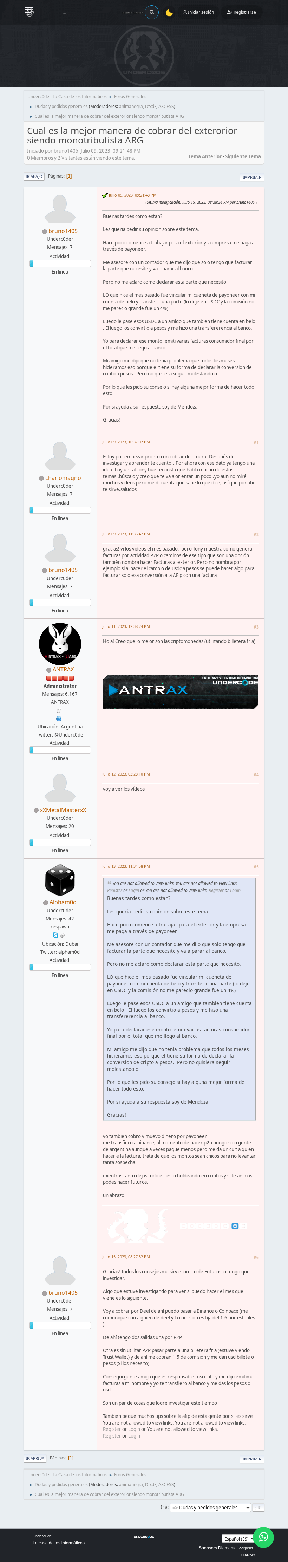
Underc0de (42, 1536)
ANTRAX (63, 669)
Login (134, 890)
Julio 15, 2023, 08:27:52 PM (126, 1256)
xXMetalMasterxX (63, 810)
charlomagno (63, 478)
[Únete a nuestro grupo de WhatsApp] (263, 1537)
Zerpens (246, 1548)
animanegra (131, 106)
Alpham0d (63, 902)
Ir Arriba (35, 1458)
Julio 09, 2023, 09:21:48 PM (133, 195)
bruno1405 (63, 231)
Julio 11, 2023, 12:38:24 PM (126, 626)
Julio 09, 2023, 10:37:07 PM (126, 441)
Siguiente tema (243, 156)
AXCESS (166, 106)
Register (114, 890)
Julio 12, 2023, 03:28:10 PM (126, 774)
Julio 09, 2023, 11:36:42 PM (126, 533)
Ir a (164, 1507)
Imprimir (252, 177)
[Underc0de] (59, 718)
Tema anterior (205, 156)
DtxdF (150, 106)
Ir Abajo (34, 176)
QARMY (248, 1555)
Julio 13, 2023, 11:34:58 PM (126, 866)
